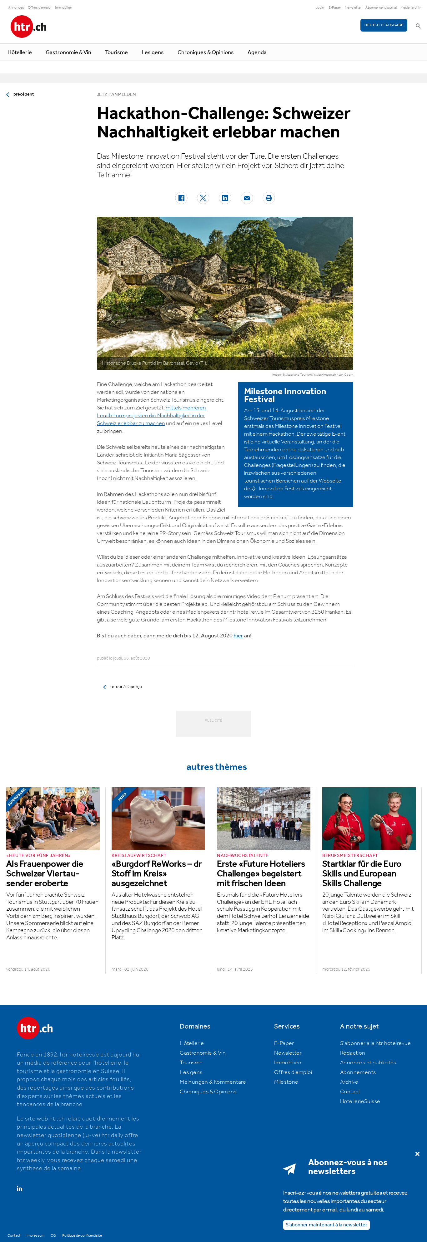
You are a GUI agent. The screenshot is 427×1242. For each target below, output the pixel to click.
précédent (23, 94)
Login (319, 8)
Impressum (35, 1236)
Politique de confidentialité (82, 1236)
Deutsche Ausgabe (383, 25)
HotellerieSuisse (360, 1101)
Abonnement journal (381, 8)
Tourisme (116, 52)
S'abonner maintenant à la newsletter (326, 1225)
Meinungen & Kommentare (213, 1082)
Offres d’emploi (293, 1072)
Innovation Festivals (281, 488)
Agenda (257, 52)
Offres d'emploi (39, 8)
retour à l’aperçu (126, 687)
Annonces (16, 8)
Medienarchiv (410, 8)
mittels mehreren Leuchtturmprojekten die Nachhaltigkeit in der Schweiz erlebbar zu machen (151, 415)
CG (53, 1236)
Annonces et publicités (368, 1062)
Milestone (286, 1082)
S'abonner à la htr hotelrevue (375, 1043)
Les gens (153, 52)
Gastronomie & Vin (68, 52)
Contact (350, 1091)
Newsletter (353, 8)
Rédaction (352, 1053)
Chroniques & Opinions (206, 52)
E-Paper (335, 8)
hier (238, 635)
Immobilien (63, 8)
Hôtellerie (20, 52)
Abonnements (358, 1072)
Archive (349, 1082)
